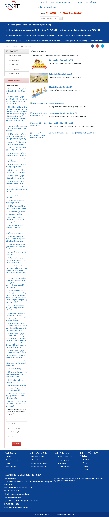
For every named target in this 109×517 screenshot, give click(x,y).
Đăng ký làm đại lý (62, 463)
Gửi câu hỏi (16, 444)
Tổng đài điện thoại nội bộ (14, 41)
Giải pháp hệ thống (14, 60)
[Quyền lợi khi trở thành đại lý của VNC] (39, 78)
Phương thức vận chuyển (39, 463)
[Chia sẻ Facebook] (92, 46)
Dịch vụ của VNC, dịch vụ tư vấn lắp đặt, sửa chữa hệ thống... (43, 41)
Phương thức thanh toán (38, 467)
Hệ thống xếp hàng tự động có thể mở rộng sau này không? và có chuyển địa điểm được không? (16, 136)
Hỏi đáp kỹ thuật (70, 41)
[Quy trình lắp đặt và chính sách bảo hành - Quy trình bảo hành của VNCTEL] (39, 135)
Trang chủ (43, 2)
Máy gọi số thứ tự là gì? (14, 369)
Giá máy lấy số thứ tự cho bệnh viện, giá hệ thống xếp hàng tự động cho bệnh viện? (16, 374)
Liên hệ (79, 2)
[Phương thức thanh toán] (39, 103)
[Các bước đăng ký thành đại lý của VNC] (39, 64)
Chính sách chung (13, 74)
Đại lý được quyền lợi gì (64, 460)
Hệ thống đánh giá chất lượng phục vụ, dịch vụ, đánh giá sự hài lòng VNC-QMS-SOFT (31, 30)
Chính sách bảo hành (37, 457)
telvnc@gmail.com (75, 13)
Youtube (85, 466)
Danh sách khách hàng (48, 7)
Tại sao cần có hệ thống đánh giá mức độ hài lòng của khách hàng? (16, 246)
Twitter (85, 470)
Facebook (86, 460)
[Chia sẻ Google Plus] (97, 46)
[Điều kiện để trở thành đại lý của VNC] (39, 92)
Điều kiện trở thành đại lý (64, 457)
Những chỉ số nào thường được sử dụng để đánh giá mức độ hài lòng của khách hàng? (15, 239)
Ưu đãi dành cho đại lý (63, 467)
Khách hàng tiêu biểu (12, 460)
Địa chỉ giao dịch (11, 467)
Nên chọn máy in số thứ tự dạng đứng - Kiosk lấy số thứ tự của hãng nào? (15, 219)
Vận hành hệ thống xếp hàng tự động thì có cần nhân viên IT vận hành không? (16, 128)
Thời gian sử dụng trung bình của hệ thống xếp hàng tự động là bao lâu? (16, 189)
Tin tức (15, 46)
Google (85, 463)
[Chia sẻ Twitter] (102, 46)
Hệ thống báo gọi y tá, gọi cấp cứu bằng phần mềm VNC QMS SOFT (79, 30)
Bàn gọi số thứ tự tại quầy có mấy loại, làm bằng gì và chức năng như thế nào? (15, 396)
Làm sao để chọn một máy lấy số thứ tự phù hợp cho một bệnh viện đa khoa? (16, 363)
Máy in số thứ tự (77, 478)
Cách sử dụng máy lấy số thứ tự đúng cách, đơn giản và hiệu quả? (15, 91)
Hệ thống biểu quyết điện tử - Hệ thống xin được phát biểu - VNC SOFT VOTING (30, 35)
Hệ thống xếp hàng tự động (62, 478)
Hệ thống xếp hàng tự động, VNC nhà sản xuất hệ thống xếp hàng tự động (28, 25)
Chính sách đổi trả (37, 460)
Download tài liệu (82, 41)
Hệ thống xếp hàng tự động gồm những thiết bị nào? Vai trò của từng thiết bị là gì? (15, 260)
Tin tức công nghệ (13, 69)
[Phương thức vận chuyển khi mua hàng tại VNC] (39, 114)
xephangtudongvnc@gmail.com (19, 494)
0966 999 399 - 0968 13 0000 (57, 13)
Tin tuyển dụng (91, 2)
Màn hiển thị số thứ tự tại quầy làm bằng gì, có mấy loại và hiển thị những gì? (16, 403)
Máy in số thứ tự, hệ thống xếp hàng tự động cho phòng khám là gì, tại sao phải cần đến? (16, 388)
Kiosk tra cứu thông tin (68, 481)
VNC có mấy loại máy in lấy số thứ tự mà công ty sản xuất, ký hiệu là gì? (16, 307)
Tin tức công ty (13, 65)
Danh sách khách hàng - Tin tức (62, 2)
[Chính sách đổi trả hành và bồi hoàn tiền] (39, 124)
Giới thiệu (9, 457)
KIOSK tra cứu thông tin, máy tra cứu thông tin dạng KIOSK (73, 35)
